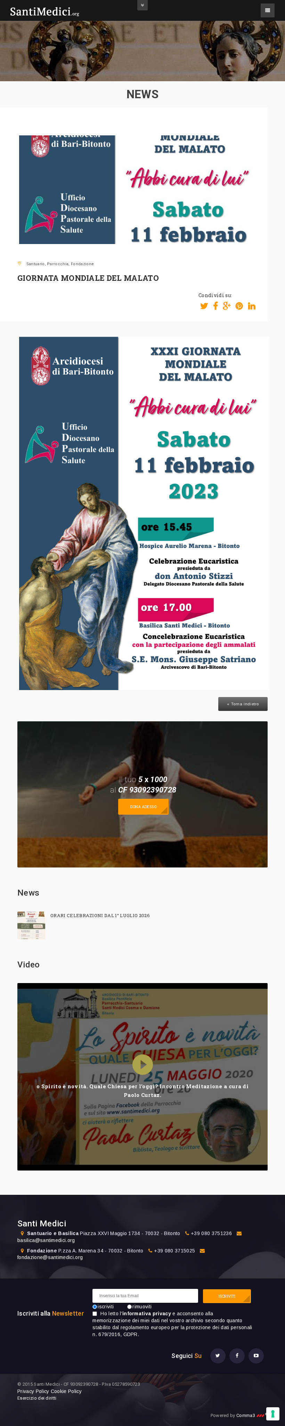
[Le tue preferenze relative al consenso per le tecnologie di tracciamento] (272, 1413)
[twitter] (218, 1356)
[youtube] (256, 1356)
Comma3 (252, 1415)
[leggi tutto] (31, 925)
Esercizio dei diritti (37, 1398)
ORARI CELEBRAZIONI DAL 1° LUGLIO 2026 (100, 915)
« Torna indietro (243, 704)
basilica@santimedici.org (46, 1240)
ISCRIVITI (227, 1296)
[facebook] (237, 1356)
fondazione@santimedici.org (50, 1257)
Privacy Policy (33, 1391)
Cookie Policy (66, 1391)
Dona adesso (143, 806)
